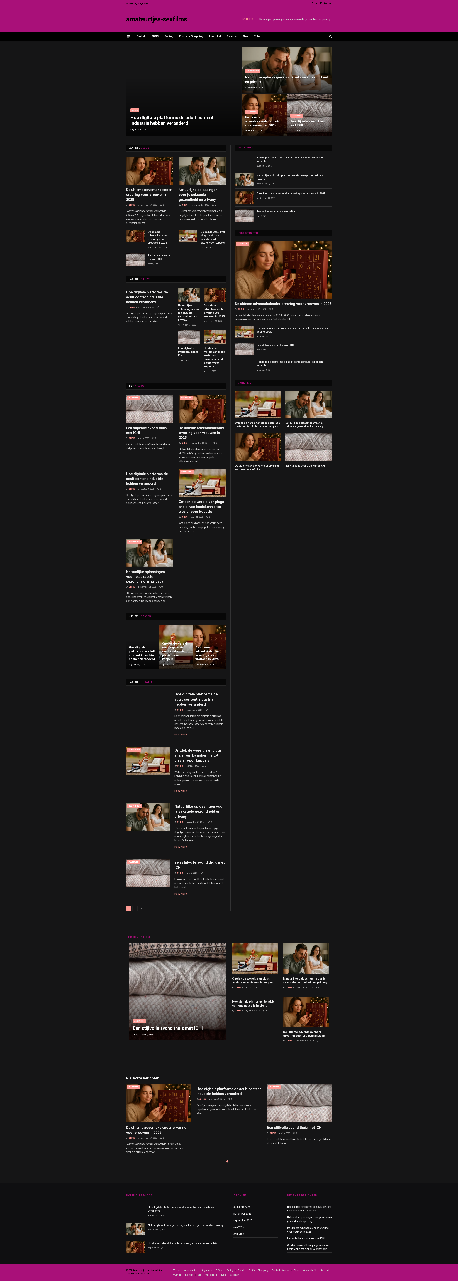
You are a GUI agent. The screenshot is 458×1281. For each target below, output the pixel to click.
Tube (257, 36)
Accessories (190, 1270)
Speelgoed (186, 472)
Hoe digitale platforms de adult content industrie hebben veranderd (172, 120)
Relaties (232, 36)
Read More (180, 734)
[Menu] (128, 36)
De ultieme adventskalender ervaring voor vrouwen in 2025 (263, 121)
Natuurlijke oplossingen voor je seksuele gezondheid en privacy (294, 19)
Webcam (234, 1274)
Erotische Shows (280, 1270)
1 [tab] (227, 1161)
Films (296, 1270)
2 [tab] (230, 1161)
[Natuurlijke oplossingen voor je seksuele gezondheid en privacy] (287, 70)
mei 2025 (238, 1227)
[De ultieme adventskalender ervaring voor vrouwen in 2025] (264, 115)
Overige (177, 1274)
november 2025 (242, 1213)
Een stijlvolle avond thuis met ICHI (307, 123)
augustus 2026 (241, 1206)
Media (135, 110)
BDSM (155, 36)
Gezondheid (253, 71)
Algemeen (252, 112)
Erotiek (141, 36)
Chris (132, 205)
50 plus (176, 1270)
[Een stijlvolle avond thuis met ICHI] (309, 115)
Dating (169, 36)
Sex (245, 36)
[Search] (330, 36)
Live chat (215, 36)
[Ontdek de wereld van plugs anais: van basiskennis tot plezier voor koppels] (188, 236)
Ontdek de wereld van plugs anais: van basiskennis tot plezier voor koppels (213, 237)
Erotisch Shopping (191, 36)
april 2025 (239, 1234)
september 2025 (242, 1220)
